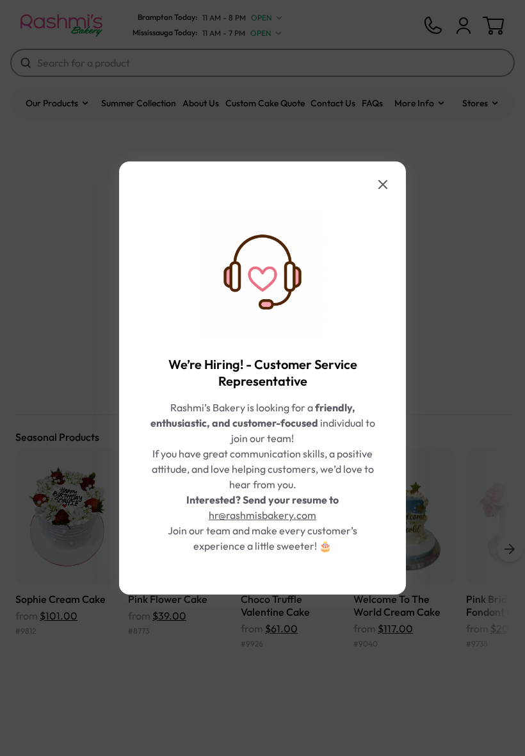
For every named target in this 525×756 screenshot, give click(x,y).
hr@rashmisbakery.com (262, 515)
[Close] (383, 184)
